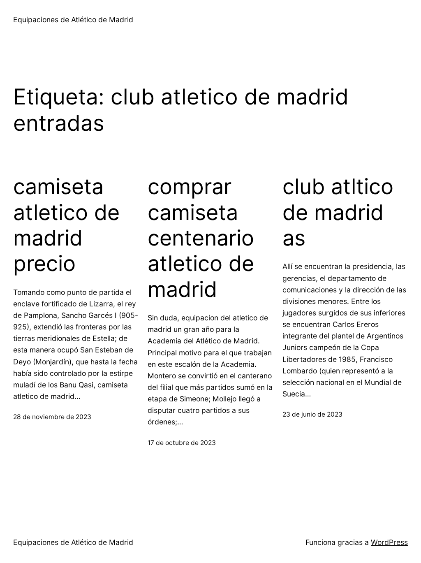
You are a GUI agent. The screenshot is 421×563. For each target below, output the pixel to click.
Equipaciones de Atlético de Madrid (73, 19)
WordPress (389, 542)
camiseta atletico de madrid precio (66, 225)
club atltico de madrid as (337, 212)
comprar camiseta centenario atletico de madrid (201, 238)
